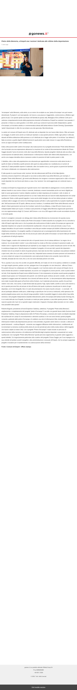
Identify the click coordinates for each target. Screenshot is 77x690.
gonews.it (38, 33)
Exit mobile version (38, 687)
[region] (38, 15)
